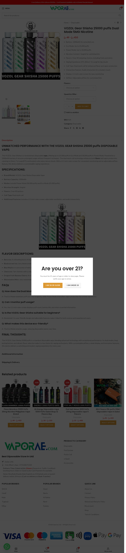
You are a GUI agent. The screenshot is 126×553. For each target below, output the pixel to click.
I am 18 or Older (53, 285)
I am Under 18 (73, 285)
